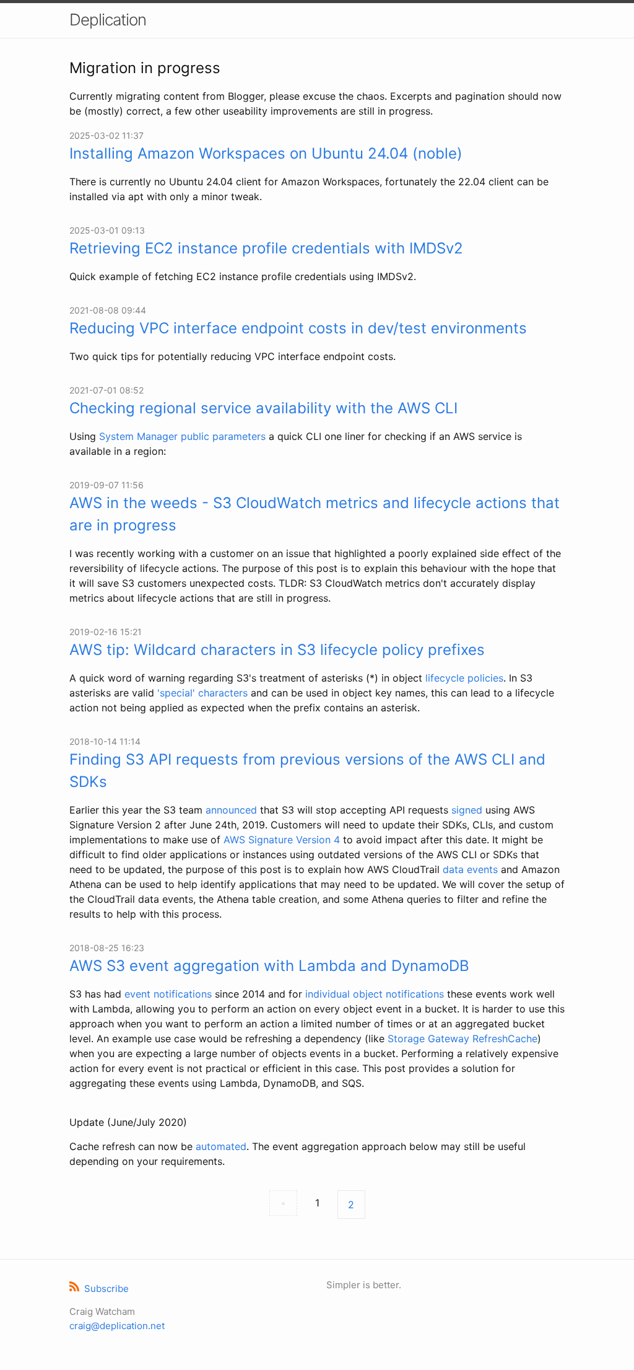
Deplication (107, 19)
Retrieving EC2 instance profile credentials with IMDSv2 (266, 248)
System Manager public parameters (182, 436)
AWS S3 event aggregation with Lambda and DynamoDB (269, 966)
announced (231, 810)
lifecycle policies (464, 678)
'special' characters (202, 693)
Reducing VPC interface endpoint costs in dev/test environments (298, 328)
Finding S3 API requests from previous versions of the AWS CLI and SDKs (307, 770)
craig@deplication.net (117, 1326)
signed (466, 810)
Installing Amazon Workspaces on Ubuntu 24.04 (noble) (265, 153)
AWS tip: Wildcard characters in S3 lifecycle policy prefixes (277, 650)
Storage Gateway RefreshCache (462, 1038)
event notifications (168, 994)
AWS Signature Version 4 (282, 839)
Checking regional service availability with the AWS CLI (263, 408)
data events (470, 869)
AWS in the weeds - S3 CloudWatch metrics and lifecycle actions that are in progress (314, 514)
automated (221, 1146)
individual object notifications (374, 994)
